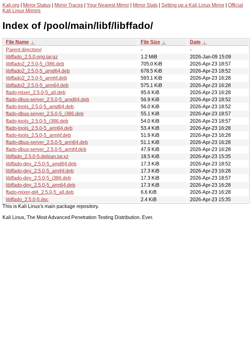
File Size (150, 42)
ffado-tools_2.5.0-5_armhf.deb (38, 135)
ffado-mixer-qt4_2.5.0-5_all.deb (40, 192)
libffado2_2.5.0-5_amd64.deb (38, 71)
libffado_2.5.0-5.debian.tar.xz (37, 156)
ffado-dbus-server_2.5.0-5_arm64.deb (47, 142)
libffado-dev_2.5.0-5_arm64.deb (40, 185)
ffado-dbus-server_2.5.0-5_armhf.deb (46, 149)
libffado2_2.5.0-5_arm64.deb (37, 85)
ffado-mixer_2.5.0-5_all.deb (35, 92)
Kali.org (10, 5)
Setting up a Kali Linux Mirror (192, 5)
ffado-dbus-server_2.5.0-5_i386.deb (45, 113)
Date (195, 42)
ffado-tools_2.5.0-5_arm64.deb (39, 128)
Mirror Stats (145, 5)
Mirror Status (37, 5)
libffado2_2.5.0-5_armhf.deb (36, 78)
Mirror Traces (68, 5)
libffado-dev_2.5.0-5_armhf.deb (40, 171)
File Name (17, 42)
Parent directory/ (23, 49)
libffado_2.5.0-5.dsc (27, 199)
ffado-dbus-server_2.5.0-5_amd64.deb (47, 99)
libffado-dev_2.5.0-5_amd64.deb (41, 163)
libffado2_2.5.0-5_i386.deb (35, 63)
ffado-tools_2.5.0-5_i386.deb (37, 121)
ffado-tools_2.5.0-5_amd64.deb (40, 106)
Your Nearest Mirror (108, 5)
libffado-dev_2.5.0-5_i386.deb (38, 178)
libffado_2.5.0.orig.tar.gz (32, 56)
